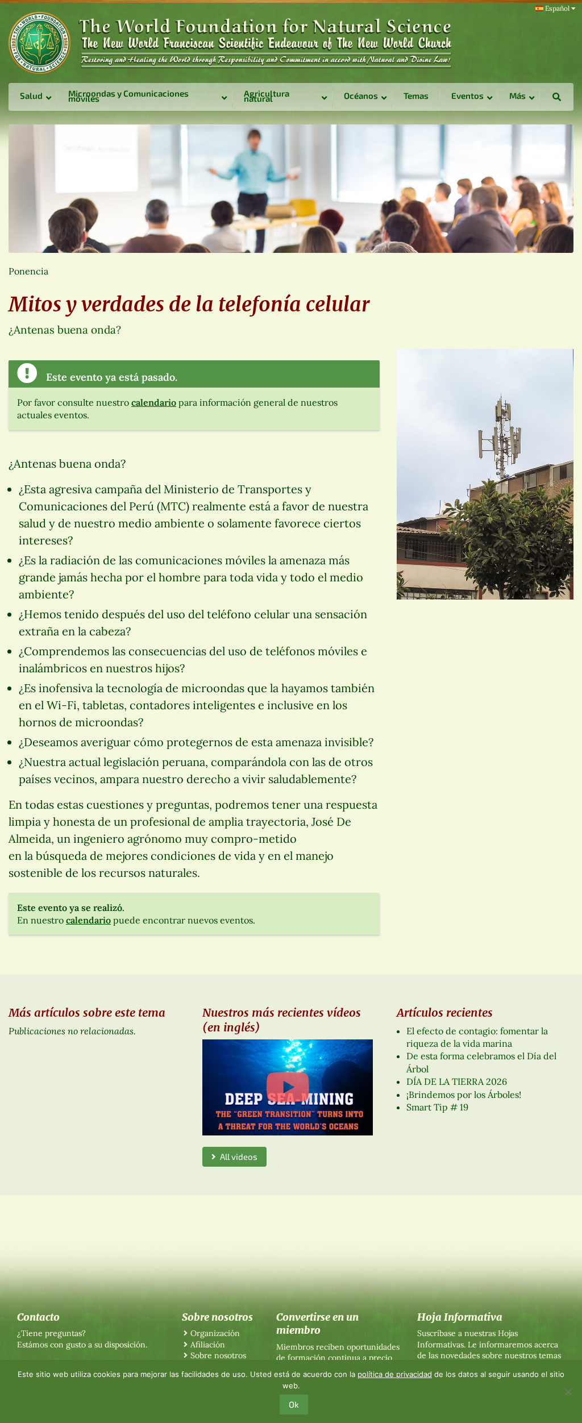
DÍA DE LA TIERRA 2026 (456, 1081)
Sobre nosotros (218, 1355)
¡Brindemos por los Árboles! (463, 1094)
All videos (236, 1156)
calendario (153, 402)
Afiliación (207, 1344)
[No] (567, 1391)
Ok (294, 1404)
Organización (215, 1333)
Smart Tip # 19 (437, 1107)
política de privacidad (394, 1374)
